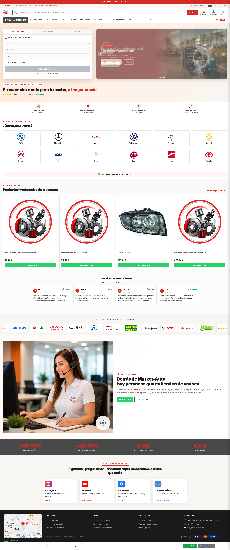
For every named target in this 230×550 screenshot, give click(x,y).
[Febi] (88, 328)
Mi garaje (55, 73)
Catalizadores (35, 20)
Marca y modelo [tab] (18, 32)
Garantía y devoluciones (148, 524)
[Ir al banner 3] (163, 77)
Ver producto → (30, 265)
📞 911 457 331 (143, 399)
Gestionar (221, 546)
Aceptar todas (190, 546)
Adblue (131, 20)
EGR (138, 20)
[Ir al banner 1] (158, 77)
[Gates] (51, 328)
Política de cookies (100, 524)
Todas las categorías (15, 20)
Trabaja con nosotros (55, 528)
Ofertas (218, 20)
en (220, 5)
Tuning (74, 20)
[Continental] (200, 328)
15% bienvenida (51, 5)
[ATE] (126, 328)
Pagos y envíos (144, 520)
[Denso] (32, 328)
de (225, 5)
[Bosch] (144, 328)
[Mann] (107, 328)
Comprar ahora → (111, 62)
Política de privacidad (101, 520)
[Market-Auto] (6, 12)
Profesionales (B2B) (55, 524)
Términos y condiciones (102, 528)
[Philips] (219, 328)
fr (215, 5)
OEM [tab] (77, 32)
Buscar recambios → (48, 69)
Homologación (144, 528)
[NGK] (14, 328)
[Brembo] (163, 328)
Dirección (147, 20)
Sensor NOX (85, 20)
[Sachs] (70, 328)
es (210, 5)
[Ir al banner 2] (160, 77)
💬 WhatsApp (125, 399)
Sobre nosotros (53, 520)
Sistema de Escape (59, 20)
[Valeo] (182, 328)
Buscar (192, 12)
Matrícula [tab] (48, 32)
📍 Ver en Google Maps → (13, 540)
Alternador (99, 20)
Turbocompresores (115, 20)
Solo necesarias (206, 546)
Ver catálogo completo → (217, 191)
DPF (47, 20)
